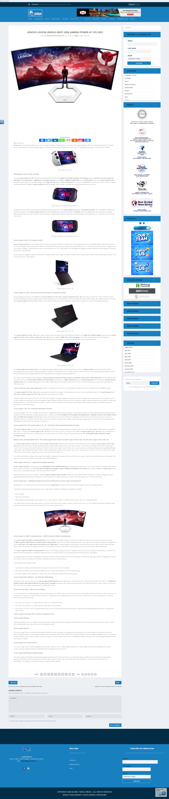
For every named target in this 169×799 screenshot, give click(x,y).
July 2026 (127, 350)
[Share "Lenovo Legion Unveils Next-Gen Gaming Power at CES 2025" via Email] (69, 674)
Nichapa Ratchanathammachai (55, 36)
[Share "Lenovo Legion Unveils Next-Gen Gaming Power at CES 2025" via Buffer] (62, 674)
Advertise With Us (75, 764)
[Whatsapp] (62, 140)
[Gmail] (68, 140)
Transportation (122, 19)
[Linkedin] (55, 140)
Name (130, 41)
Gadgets (76, 36)
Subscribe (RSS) (101, 795)
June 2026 (128, 353)
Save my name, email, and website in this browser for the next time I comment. (33, 721)
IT (81, 19)
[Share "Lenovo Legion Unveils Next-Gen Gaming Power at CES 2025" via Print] (73, 674)
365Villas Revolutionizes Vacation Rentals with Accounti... (55, 4)
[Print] (75, 140)
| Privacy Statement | (75, 795)
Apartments (128, 94)
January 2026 (129, 369)
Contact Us (73, 760)
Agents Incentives (130, 84)
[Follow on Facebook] (24, 768)
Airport (127, 90)
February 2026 (129, 366)
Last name (132, 48)
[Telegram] (88, 140)
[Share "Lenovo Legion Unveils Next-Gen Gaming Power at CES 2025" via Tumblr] (52, 674)
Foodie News (55, 19)
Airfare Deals (129, 87)
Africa (126, 81)
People (104, 19)
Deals (47, 19)
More (132, 19)
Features (65, 19)
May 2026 (128, 356)
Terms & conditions (89, 795)
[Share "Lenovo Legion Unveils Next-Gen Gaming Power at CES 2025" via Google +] (48, 674)
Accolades (128, 78)
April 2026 (128, 360)
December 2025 (129, 372)
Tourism (111, 19)
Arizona (127, 100)
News (30, 19)
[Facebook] (42, 140)
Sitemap (65, 795)
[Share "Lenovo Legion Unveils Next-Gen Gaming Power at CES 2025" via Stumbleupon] (66, 674)
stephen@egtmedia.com (28, 761)
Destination (38, 19)
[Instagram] (81, 140)
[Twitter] (49, 140)
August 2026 (128, 347)
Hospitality (74, 19)
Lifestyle (87, 19)
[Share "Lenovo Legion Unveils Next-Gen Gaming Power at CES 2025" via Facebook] (41, 674)
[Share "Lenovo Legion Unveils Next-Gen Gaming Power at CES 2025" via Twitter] (45, 674)
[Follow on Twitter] (28, 768)
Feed (71, 768)
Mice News (96, 19)
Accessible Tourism (130, 75)
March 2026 (128, 363)
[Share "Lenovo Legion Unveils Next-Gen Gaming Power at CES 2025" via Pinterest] (55, 674)
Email (130, 56)
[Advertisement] (61, 121)
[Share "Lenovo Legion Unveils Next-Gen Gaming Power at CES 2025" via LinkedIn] (59, 674)
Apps (126, 97)
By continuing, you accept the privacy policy (143, 387)
